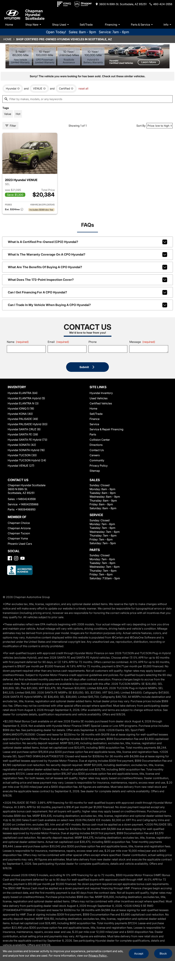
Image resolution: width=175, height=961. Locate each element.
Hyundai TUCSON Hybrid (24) (27, 460)
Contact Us (97, 450)
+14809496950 (26, 509)
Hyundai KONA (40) (20, 413)
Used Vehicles (98, 398)
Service (94, 424)
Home (9, 24)
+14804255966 (28, 504)
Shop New (31, 24)
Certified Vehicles (101, 403)
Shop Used (59, 24)
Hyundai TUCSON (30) (22, 455)
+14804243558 (26, 499)
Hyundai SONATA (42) (22, 444)
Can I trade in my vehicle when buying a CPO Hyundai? (49, 305)
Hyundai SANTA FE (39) (23, 434)
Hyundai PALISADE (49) (23, 419)
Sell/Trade (86, 24)
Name (18, 342)
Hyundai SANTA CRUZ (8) (24, 429)
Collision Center (100, 439)
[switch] (7, 114)
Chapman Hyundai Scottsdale (35, 14)
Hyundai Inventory (101, 393)
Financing (111, 24)
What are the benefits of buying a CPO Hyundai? (45, 267)
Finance (94, 419)
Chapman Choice (19, 523)
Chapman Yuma (18, 538)
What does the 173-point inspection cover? (41, 279)
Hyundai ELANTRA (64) (23, 393)
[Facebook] (10, 558)
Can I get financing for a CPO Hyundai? (37, 292)
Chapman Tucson (19, 533)
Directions (96, 444)
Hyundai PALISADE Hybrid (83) (28, 424)
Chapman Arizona (19, 528)
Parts (93, 434)
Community (97, 460)
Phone (93, 342)
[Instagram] (16, 558)
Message (142, 342)
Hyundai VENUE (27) (21, 465)
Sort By (141, 125)
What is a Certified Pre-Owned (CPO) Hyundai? (43, 242)
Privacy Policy (99, 465)
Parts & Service (140, 24)
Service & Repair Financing (106, 429)
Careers (95, 455)
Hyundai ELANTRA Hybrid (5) (26, 398)
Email (58, 342)
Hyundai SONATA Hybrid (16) (26, 450)
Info (166, 24)
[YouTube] (22, 558)
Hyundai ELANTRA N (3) (23, 403)
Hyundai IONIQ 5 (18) (21, 408)
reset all (83, 88)
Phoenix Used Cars (20, 543)
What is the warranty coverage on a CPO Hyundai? (46, 254)
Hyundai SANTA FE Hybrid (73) (27, 439)
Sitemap (95, 470)
